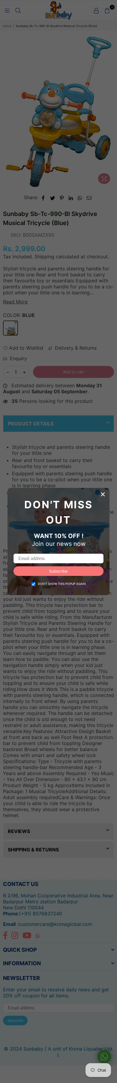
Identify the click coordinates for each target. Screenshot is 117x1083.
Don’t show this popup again (62, 584)
